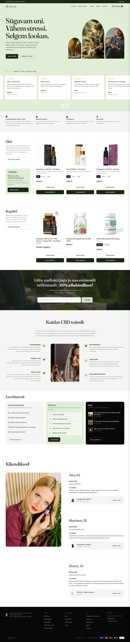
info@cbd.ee (111, 618)
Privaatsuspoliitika (81, 637)
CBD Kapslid (47, 619)
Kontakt (105, 6)
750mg (100, 244)
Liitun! (87, 300)
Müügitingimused (93, 637)
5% (38, 176)
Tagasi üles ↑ (12, 638)
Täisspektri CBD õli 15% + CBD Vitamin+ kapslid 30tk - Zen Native (48, 240)
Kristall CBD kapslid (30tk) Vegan (108, 239)
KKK (66, 616)
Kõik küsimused (15, 439)
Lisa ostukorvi (50, 192)
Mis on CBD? (82, 6)
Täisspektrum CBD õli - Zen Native (48, 169)
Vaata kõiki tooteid (14, 159)
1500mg (107, 244)
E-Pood (73, 6)
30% (48, 176)
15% (43, 176)
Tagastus (89, 619)
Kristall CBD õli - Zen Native (76, 169)
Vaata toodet (50, 187)
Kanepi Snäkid (48, 628)
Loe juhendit (54, 439)
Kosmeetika (47, 622)
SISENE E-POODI (26, 56)
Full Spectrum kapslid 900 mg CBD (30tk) (78, 240)
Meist (98, 6)
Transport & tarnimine (92, 616)
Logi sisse (121, 1)
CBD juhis (68, 619)
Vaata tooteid (14, 190)
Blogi (91, 6)
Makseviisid (89, 622)
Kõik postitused (95, 439)
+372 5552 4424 (112, 621)
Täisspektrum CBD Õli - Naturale (107, 169)
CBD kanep (68, 622)
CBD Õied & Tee (49, 625)
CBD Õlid (46, 616)
